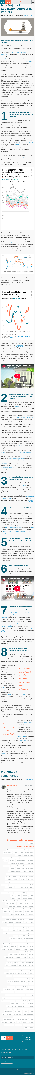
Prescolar (31, 986)
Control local (19, 882)
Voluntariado (18, 1025)
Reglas (10, 1069)
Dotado (23, 892)
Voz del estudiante (29, 1027)
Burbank (12, 868)
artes (4, 687)
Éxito (26, 922)
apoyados (7, 669)
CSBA (31, 884)
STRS (20, 1008)
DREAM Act (30, 892)
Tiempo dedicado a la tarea (10, 1019)
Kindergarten (10, 949)
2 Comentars (28, 15)
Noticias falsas (23, 970)
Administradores (7, 852)
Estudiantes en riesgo (7, 916)
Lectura (31, 949)
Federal (31, 922)
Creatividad (4, 884)
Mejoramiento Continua (11, 965)
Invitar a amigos (28, 1038)
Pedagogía (30, 976)
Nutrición (31, 970)
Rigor (3, 1000)
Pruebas (18, 992)
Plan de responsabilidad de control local (16, 981)
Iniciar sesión (24, 2)
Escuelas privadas (29, 911)
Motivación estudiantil (10, 968)
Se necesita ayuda (11, 1006)
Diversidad (17, 892)
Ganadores (30, 927)
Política (31, 984)
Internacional (22, 946)
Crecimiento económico (15, 884)
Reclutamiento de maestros (12, 995)
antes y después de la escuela (13, 527)
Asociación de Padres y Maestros (16, 863)
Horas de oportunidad (28, 933)
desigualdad (19, 345)
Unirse (17, 2)
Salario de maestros (15, 1003)
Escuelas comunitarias (28, 908)
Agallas (15, 852)
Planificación (30, 981)
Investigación (30, 946)
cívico (9, 694)
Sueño (25, 1008)
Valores (24, 1022)
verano (32, 527)
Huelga (15, 935)
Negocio (31, 968)
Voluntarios (26, 1025)
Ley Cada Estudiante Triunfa (27, 951)
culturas (23, 694)
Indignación (30, 941)
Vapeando (31, 1022)
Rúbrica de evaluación (21, 1000)
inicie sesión (29, 779)
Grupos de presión (29, 930)
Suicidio (31, 1008)
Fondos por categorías (7, 927)
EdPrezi (18, 895)
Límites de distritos (10, 957)
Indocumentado (6, 943)
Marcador (9, 962)
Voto (32, 1025)
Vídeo (11, 1025)
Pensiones (17, 978)
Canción (31, 871)
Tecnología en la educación (27, 1016)
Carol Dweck (10, 873)
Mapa (23, 959)
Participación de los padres (20, 976)
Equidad (19, 906)
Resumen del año (16, 998)
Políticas (18, 986)
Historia (19, 933)
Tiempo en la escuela (22, 1019)
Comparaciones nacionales (12, 879)
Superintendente (8, 1011)
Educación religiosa (18, 900)
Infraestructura (29, 943)
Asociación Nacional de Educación (23, 417)
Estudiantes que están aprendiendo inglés (24, 916)
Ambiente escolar (29, 852)
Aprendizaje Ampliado (28, 855)
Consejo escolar (10, 882)
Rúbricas (31, 1000)
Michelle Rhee (22, 736)
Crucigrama (25, 884)
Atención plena (30, 863)
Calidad (18, 868)
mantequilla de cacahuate (13, 959)
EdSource (25, 895)
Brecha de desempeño (28, 865)
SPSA (15, 1008)
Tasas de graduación (28, 1014)
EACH (12, 895)
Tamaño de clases (7, 1014)
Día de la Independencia (22, 890)
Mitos (24, 965)
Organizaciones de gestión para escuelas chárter (16, 973)
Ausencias (6, 865)
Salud (23, 1003)
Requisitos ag (30, 995)
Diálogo (31, 890)
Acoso (18, 849)
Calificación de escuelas (27, 868)
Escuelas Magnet (18, 911)
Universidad (4, 1022)
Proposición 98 (29, 989)
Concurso (23, 879)
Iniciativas (6, 946)
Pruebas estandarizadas (27, 992)
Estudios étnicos (22, 919)
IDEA (3, 452)
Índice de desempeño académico (18, 941)
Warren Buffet (27, 723)
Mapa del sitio (30, 959)
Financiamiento (18, 925)
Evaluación (30, 919)
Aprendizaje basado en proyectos (11, 857)
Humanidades (23, 935)
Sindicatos (30, 1006)
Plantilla (12, 984)
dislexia (4, 892)
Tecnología (16, 1016)
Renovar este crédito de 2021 (9, 468)
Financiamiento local (28, 925)
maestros (17, 624)
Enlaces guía (12, 906)
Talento (31, 1011)
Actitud (31, 849)
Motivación (30, 965)
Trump (31, 1019)
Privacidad (16, 1069)
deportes (5, 690)
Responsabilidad (6, 998)
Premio (24, 986)
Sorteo (9, 1008)
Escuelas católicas (6, 908)
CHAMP (8, 876)
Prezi (13, 989)
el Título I (17, 406)
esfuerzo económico (27, 158)
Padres (31, 973)
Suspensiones (18, 1011)
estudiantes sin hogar (11, 919)
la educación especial (25, 452)
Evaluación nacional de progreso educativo (13, 922)
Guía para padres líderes (9, 933)
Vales (19, 1022)
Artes (6, 860)
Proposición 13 (20, 989)
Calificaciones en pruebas (15, 871)
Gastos (5, 930)
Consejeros (30, 879)
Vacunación (12, 1022)
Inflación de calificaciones (18, 943)
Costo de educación (28, 882)
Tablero (25, 1011)
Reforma (22, 995)
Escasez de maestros (28, 906)
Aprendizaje (18, 855)
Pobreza (31, 843)
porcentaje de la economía (25, 142)
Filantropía (10, 925)
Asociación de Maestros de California (25, 860)
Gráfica (20, 930)
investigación (14, 483)
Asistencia (12, 860)
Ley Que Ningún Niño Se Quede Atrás (18, 954)
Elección (20, 903)
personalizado (25, 978)
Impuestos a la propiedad (16, 938)
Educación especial (7, 900)
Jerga (3, 949)
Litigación (18, 957)
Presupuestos (7, 989)
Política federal (11, 986)
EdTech (31, 895)
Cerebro (23, 873)
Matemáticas (17, 962)
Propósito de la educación (7, 992)
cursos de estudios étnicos (22, 887)
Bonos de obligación (16, 865)
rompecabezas (10, 1000)
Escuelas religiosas (14, 914)
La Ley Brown (19, 949)
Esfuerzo (23, 914)
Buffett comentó (23, 740)
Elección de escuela (28, 903)
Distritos (10, 892)
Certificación (30, 873)
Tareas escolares (17, 1014)
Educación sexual (29, 900)
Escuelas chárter (16, 908)
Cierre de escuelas (23, 876)
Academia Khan (10, 849)
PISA (32, 978)
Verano (6, 1025)
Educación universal (10, 903)
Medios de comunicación (27, 962)
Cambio (25, 871)
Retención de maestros (28, 998)
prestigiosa (4, 617)
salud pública (18, 145)
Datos (31, 887)
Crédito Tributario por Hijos (16, 459)
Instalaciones (13, 946)
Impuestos (30, 935)
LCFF (25, 949)
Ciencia (14, 876)
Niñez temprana (13, 970)
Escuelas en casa (8, 911)
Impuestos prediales (28, 938)
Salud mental (30, 1003)
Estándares (30, 914)
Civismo (31, 876)
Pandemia (9, 976)
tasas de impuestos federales (13, 242)
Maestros (31, 957)
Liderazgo (31, 954)
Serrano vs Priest (22, 1006)
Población (19, 984)
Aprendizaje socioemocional (27, 857)
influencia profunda (25, 61)
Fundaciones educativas (20, 927)
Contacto (23, 1069)
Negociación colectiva (22, 968)
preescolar (23, 485)
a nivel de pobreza (10, 633)
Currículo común (9, 887)
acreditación (24, 849)
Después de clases (9, 890)
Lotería (24, 957)
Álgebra (21, 852)
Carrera (17, 873)
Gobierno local (13, 930)
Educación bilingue (16, 898)
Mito (20, 965)
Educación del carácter (28, 898)
